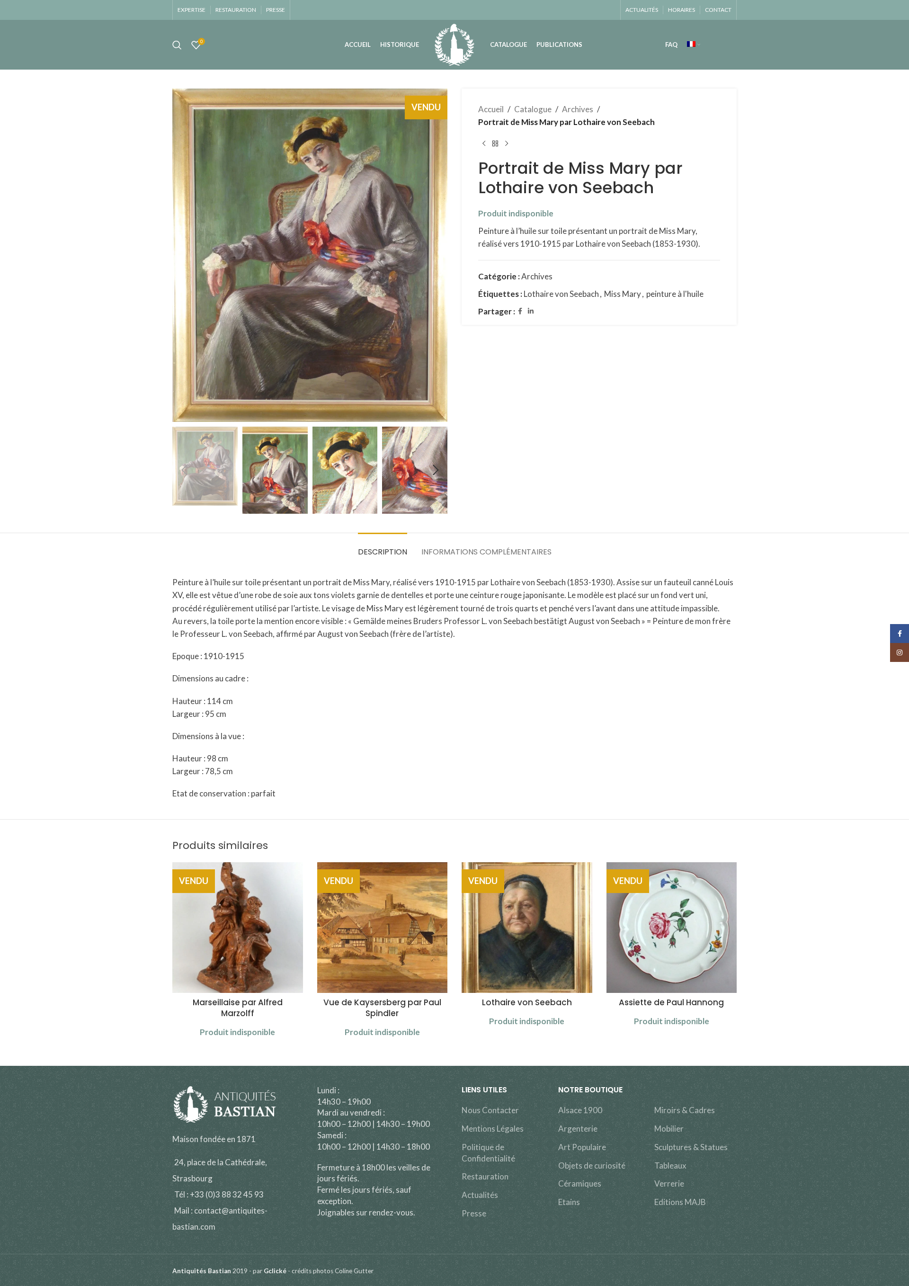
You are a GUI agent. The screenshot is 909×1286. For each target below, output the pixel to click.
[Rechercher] (177, 45)
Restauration (485, 1176)
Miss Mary (622, 294)
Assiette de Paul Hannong (671, 1002)
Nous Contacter (490, 1110)
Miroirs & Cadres (684, 1110)
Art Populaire (582, 1147)
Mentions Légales (493, 1129)
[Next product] (506, 143)
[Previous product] (484, 143)
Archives (577, 109)
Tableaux (670, 1165)
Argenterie (577, 1129)
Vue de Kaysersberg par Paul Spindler (382, 1008)
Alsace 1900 (580, 1110)
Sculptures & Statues (691, 1147)
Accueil (491, 109)
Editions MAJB (680, 1202)
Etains (569, 1202)
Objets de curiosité (591, 1165)
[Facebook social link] (520, 311)
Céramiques (579, 1183)
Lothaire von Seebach (561, 294)
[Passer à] (693, 45)
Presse (474, 1213)
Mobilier (669, 1129)
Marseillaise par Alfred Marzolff (238, 1008)
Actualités (480, 1195)
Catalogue (533, 109)
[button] (184, 470)
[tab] (382, 547)
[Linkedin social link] (530, 311)
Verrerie (669, 1183)
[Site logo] (454, 44)
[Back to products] (495, 143)
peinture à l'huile (675, 294)
